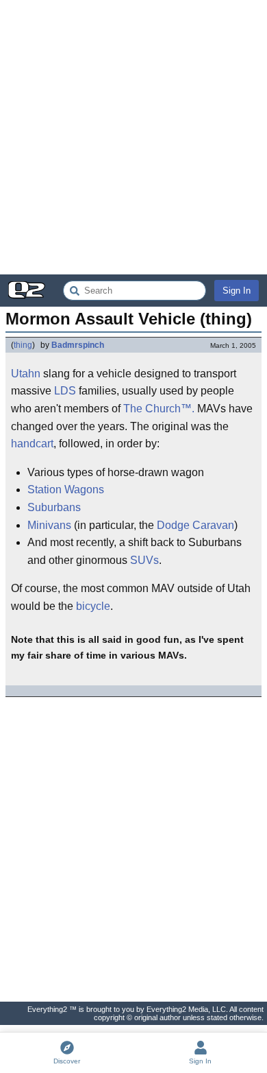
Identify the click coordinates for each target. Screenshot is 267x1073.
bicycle (93, 606)
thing (23, 345)
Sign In (236, 290)
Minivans (49, 525)
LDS (65, 391)
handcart (32, 443)
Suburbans (54, 507)
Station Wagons (65, 489)
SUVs (144, 560)
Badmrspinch (77, 345)
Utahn (25, 373)
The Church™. (158, 408)
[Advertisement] (133, 137)
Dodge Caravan (195, 525)
